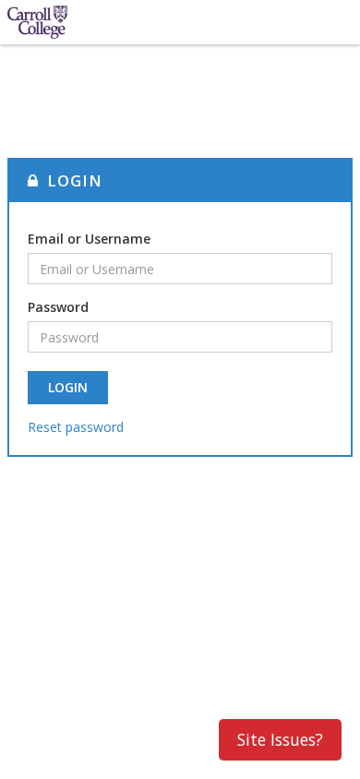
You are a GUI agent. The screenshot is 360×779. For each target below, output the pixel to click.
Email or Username (89, 238)
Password (58, 307)
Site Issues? (280, 739)
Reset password (76, 427)
